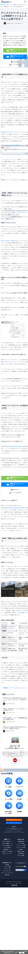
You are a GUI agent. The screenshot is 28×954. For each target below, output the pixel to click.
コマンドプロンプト (14, 362)
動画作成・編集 (20, 851)
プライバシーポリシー (9, 883)
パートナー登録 (7, 866)
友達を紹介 (7, 874)
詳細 (16, 952)
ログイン (19, 830)
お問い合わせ (20, 883)
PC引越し (21, 849)
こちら (22, 832)
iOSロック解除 (21, 855)
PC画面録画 (21, 853)
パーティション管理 (20, 845)
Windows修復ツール (7, 843)
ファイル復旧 (13, 4)
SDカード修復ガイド (7, 841)
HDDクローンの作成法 (7, 851)
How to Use (5, 4)
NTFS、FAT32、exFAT (7, 240)
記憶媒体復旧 (21, 841)
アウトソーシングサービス (7, 872)
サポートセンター (7, 870)
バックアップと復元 (20, 847)
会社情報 (7, 864)
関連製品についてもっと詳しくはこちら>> (15, 688)
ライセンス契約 (15, 883)
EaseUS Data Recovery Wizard (17, 446)
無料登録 (14, 828)
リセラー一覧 (7, 868)
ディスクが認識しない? (7, 845)
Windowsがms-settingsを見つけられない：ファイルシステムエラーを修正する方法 (15, 699)
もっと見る (14, 763)
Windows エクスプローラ (8, 132)
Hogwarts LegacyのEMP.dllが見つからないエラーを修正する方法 (14, 727)
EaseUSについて (7, 862)
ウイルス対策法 (7, 847)
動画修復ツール (7, 849)
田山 (12, 23)
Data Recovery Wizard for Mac (15, 507)
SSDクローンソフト (7, 853)
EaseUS (6, 2)
